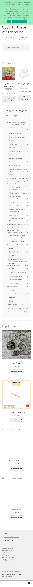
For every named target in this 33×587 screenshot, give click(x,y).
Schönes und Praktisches (17, 206)
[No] (31, 12)
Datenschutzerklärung (11, 537)
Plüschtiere (12, 162)
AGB (5, 533)
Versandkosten (9, 540)
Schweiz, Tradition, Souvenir (15, 304)
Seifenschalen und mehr (16, 241)
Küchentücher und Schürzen (18, 193)
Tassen (11, 175)
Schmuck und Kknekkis (14, 294)
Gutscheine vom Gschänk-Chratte (17, 224)
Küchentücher (13, 144)
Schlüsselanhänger (15, 165)
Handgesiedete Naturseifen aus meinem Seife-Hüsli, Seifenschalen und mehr (16, 230)
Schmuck (12, 301)
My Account (5, 584)
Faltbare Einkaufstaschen (17, 137)
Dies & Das (12, 255)
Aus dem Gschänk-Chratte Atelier (17, 178)
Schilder (11, 202)
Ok (9, 21)
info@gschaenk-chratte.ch (10, 560)
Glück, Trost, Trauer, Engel (17, 272)
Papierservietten (14, 155)
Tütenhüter (12, 215)
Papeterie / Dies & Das (16, 151)
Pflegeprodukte (12, 287)
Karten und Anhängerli (16, 276)
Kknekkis (12, 297)
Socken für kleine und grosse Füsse (17, 308)
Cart (25, 582)
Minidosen (12, 148)
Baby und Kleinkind (15, 133)
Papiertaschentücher (15, 158)
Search (16, 584)
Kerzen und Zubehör (13, 245)
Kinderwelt (10, 248)
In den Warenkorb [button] (8, 100)
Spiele (9, 312)
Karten (11, 140)
